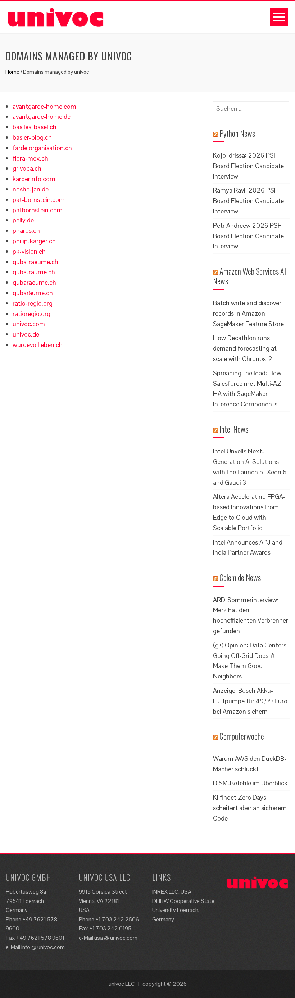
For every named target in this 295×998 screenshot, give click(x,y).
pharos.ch (26, 230)
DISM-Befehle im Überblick (250, 783)
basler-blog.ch (32, 137)
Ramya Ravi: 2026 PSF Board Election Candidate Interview (248, 200)
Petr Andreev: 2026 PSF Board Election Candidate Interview (248, 235)
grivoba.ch (27, 168)
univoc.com (29, 324)
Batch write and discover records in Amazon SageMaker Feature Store (248, 313)
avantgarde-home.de (42, 116)
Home (12, 71)
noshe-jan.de (31, 189)
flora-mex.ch (30, 158)
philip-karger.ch (34, 241)
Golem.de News (240, 577)
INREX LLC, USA (171, 891)
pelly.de (23, 220)
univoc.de (26, 334)
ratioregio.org (31, 314)
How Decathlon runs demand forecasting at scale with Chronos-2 (245, 348)
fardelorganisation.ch (42, 148)
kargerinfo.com (34, 179)
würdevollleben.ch (38, 344)
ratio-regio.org (33, 303)
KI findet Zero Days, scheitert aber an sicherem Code (250, 807)
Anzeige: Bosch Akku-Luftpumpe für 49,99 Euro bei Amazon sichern (250, 700)
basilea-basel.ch (34, 127)
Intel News (233, 429)
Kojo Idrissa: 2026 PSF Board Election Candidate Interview (248, 165)
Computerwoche (241, 736)
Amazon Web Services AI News (249, 275)
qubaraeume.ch (34, 282)
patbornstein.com (38, 210)
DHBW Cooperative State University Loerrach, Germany (183, 910)
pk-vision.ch (29, 251)
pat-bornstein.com (39, 199)
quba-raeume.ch (35, 262)
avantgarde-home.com (44, 106)
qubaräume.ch (33, 293)
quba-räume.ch (34, 272)
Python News (237, 133)
